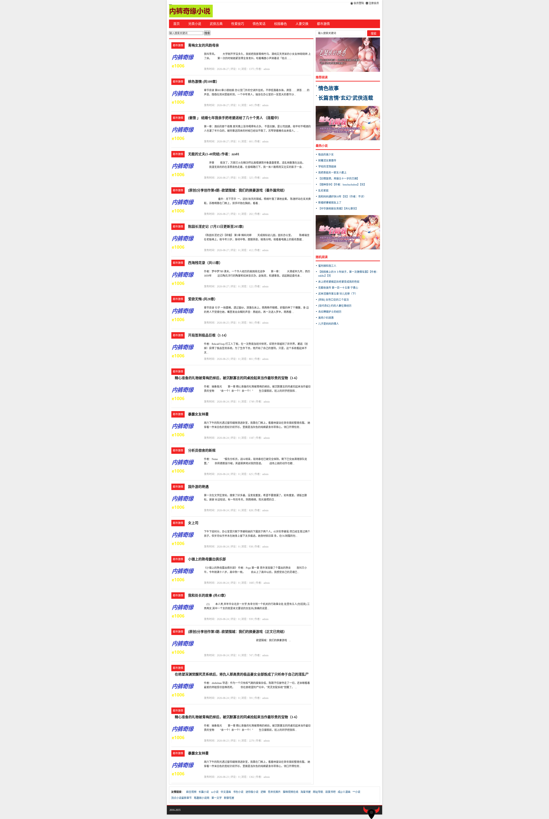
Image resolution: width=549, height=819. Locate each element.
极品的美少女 (326, 154)
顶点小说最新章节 (181, 797)
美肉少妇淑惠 (326, 317)
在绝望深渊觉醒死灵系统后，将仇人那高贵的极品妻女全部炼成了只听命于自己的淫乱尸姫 (242, 675)
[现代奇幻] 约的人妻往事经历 (334, 305)
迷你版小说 (252, 791)
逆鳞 (263, 791)
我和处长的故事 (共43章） (208, 595)
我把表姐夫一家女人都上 (332, 172)
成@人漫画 (344, 791)
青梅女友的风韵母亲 (203, 45)
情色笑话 (259, 24)
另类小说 (194, 24)
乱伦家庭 (323, 190)
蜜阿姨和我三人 (327, 265)
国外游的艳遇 (198, 487)
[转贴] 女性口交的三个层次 (333, 299)
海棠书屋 (305, 791)
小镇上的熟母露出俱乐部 (207, 559)
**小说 (356, 791)
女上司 (193, 523)
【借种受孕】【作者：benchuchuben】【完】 (342, 184)
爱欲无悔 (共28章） (202, 299)
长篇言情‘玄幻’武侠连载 (345, 98)
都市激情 (323, 24)
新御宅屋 (229, 797)
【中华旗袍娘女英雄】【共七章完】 (338, 208)
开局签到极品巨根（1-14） (208, 335)
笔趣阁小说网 (201, 797)
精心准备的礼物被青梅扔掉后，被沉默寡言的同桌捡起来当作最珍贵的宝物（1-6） (237, 378)
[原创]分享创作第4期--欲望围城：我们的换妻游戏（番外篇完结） (237, 190)
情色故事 (328, 88)
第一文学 (216, 797)
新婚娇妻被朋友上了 (329, 202)
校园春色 (280, 24)
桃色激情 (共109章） (203, 81)
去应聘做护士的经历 (329, 311)
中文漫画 (226, 791)
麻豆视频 (191, 791)
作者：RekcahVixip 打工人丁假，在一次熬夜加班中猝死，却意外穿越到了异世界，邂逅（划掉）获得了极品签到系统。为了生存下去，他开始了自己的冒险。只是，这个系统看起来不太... (256, 348)
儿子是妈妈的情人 (328, 323)
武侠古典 (216, 24)
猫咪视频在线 (290, 791)
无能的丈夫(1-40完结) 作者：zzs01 (213, 154)
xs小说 (215, 791)
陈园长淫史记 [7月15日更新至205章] (215, 226)
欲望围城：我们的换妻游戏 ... (247, 640)
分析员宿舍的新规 (202, 450)
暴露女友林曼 (198, 414)
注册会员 (373, 3)
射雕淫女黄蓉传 (327, 160)
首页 (176, 24)
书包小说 (238, 791)
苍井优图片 (274, 791)
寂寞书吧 (330, 791)
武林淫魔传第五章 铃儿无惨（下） (337, 293)
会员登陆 (358, 3)
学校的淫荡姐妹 (327, 166)
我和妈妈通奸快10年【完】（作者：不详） (342, 196)
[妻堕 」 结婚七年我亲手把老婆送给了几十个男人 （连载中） (234, 118)
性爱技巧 (237, 24)
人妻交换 (302, 24)
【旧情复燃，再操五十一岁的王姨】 (338, 178)
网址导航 (318, 791)
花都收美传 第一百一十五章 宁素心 (338, 287)
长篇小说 (204, 791)
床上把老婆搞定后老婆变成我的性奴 (338, 281)
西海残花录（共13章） (205, 263)
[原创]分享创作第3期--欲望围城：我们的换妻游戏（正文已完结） (237, 631)
